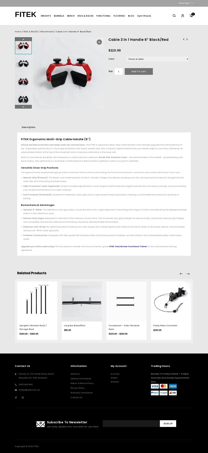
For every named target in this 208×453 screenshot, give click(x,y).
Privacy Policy (78, 388)
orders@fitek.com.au (29, 390)
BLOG (131, 15)
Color (112, 59)
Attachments (47, 31)
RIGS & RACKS (85, 15)
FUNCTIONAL (103, 15)
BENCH (71, 15)
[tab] (28, 127)
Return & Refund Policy (82, 383)
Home (18, 31)
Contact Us (76, 397)
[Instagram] (24, 397)
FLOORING (119, 15)
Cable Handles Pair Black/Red (187, 41)
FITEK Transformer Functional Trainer (128, 246)
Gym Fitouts (144, 15)
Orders (114, 378)
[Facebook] (18, 397)
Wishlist (115, 381)
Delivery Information (81, 378)
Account (115, 374)
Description (28, 127)
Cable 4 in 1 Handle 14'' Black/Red (183, 43)
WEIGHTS (46, 15)
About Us (75, 374)
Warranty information (82, 392)
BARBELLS (59, 15)
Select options (52, 284)
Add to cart (139, 71)
